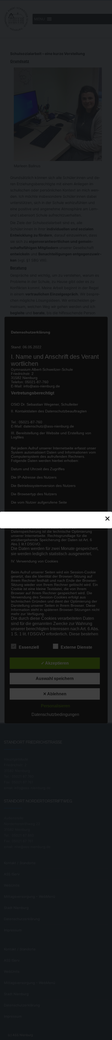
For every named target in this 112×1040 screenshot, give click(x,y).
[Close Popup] (107, 518)
